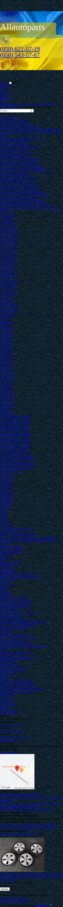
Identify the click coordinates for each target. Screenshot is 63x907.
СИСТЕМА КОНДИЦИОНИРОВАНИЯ (23, 622)
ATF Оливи (6, 525)
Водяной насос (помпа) (13, 628)
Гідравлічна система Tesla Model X (20, 159)
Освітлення (6, 586)
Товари (4, 89)
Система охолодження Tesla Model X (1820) (25, 171)
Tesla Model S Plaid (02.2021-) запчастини (23, 204)
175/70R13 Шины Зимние (15, 419)
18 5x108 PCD (8, 262)
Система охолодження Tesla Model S (20, 189)
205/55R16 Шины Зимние (15, 440)
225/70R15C (7, 362)
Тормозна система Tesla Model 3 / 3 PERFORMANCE (30, 129)
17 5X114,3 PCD (9, 256)
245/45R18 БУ (8, 395)
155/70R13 (6, 325)
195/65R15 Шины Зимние (15, 437)
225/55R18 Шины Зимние (15, 452)
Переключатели (9, 664)
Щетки (4, 676)
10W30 (4, 519)
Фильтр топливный (11, 546)
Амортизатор (7, 570)
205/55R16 (6, 365)
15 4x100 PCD (8, 219)
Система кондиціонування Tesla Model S (23, 201)
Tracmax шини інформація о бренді (20, 794)
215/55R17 (6, 383)
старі (35, 833)
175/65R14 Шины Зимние (15, 422)
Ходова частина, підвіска (14, 123)
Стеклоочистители (11, 640)
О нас (3, 92)
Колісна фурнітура (10, 531)
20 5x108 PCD (8, 280)
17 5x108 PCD (8, 250)
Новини (4, 98)
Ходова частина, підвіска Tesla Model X (22, 168)
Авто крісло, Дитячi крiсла (15, 679)
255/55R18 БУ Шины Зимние (16, 468)
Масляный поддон (10, 561)
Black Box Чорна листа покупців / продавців (25, 809)
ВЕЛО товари (8, 710)
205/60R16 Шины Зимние (15, 443)
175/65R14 (6, 331)
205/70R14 (6, 343)
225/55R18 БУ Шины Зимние (16, 465)
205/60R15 (6, 486)
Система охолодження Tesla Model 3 (20, 138)
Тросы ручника (8, 610)
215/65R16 (6, 380)
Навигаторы (7, 673)
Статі (3, 101)
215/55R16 (6, 371)
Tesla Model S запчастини (14, 180)
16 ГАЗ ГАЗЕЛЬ (9, 310)
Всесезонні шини (10, 471)
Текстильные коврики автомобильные (22, 688)
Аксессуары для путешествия (17, 682)
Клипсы (4, 595)
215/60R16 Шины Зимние (15, 449)
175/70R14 (6, 334)
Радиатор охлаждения (12, 634)
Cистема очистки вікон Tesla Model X (21, 165)
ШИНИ (4, 319)
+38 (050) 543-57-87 (11, 731)
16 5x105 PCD (8, 228)
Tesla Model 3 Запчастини (14, 120)
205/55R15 (6, 356)
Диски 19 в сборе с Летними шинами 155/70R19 (27, 540)
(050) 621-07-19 (20, 49)
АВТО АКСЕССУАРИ (13, 667)
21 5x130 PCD (8, 295)
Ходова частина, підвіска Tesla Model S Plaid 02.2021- (30, 207)
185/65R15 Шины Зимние (15, 434)
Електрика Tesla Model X (14, 174)
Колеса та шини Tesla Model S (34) (19, 198)
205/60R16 (6, 368)
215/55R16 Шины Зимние (15, 446)
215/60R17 (6, 501)
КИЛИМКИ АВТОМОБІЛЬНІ (17, 685)
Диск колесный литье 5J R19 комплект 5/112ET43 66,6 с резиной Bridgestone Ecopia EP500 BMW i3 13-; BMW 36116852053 (31, 876)
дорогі (28, 833)
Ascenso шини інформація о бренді (20, 806)
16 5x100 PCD (8, 225)
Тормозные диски (10, 616)
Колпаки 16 (6, 701)
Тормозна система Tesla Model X (18, 162)
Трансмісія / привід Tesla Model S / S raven (24, 195)
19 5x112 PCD (8, 271)
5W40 (3, 516)
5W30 (3, 513)
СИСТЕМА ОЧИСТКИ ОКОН (18, 637)
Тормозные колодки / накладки (18, 613)
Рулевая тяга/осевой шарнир (16, 601)
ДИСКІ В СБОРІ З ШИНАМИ (17, 534)
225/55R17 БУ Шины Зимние (16, 458)
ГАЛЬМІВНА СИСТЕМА (15, 607)
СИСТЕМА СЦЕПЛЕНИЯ (15, 643)
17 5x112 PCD (8, 253)
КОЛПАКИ (6, 694)
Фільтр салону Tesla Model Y (16, 153)
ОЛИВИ (5, 507)
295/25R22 (6, 407)
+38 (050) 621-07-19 (11, 725)
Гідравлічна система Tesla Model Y (19, 147)
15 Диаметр (6, 216)
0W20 (3, 510)
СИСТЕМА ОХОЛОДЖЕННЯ (17, 625)
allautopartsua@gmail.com (14, 737)
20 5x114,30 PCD (9, 283)
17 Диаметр (6, 247)
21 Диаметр (6, 289)
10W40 (4, 522)
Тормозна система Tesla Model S (18, 186)
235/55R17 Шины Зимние (15, 461)
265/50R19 (6, 398)
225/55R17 (6, 392)
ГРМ (2, 558)
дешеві (21, 833)
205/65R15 (6, 359)
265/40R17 (6, 410)
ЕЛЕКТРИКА (8, 661)
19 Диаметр (6, 268)
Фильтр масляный (10, 552)
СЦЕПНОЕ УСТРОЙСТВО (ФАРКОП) (23, 646)
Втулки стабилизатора (13, 655)
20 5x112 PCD (8, 286)
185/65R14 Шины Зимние (15, 428)
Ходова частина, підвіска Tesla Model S (22, 192)
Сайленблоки (7, 579)
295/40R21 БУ (8, 404)
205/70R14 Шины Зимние (15, 431)
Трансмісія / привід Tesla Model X (19, 177)
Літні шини (6, 322)
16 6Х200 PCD (8, 313)
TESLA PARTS (8, 116)
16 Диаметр (6, 222)
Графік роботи (8, 752)
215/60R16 (6, 374)
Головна (4, 86)
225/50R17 (6, 389)
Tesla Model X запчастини (15, 156)
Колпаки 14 (6, 698)
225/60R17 (6, 504)
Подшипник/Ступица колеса (16, 652)
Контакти (5, 95)
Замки (3, 589)
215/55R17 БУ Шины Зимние (16, 455)
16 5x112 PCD (8, 231)
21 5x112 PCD (8, 292)
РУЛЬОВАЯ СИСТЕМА (14, 598)
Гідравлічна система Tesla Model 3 (19, 126)
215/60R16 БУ (8, 377)
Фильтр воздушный (11, 549)
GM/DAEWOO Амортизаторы (17, 573)
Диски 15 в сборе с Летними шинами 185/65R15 (27, 537)
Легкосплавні (7, 213)
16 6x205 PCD (8, 304)
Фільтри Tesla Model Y (13, 150)
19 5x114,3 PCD (9, 274)
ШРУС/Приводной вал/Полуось (18, 658)
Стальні (4, 298)
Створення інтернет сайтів (15, 901)
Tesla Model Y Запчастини (15, 141)
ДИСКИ (5, 210)
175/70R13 (6, 328)
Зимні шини (7, 413)
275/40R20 (6, 401)
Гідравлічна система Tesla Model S (19, 183)
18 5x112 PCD (8, 265)
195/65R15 (6, 353)
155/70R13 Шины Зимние (15, 416)
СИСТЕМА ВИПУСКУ (13, 619)
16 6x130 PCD (8, 241)
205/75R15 (6, 489)
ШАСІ (3, 649)
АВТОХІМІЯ (7, 704)
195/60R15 (6, 350)
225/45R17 (6, 386)
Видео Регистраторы (12, 670)
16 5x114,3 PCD (9, 238)
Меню (16, 83)
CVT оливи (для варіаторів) (16, 528)
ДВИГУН (5, 555)
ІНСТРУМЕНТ (8, 713)
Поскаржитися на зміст (13, 898)
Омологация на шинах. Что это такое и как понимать (30, 803)
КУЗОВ (4, 583)
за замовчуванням (14, 832)
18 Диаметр (6, 259)
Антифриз (6, 631)
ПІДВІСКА (6, 567)
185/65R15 (6, 346)
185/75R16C (7, 495)
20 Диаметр (6, 277)
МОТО (4, 707)
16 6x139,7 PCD (9, 244)
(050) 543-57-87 (20, 55)
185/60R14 (6, 337)
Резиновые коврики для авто (16, 691)
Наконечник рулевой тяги (15, 604)
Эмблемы (5, 592)
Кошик (4, 83)
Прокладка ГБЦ (9, 564)
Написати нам (8, 740)
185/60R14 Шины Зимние (15, 425)
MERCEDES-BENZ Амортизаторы (20, 576)
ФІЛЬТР (4, 543)
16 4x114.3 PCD (9, 235)
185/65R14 (6, 340)
